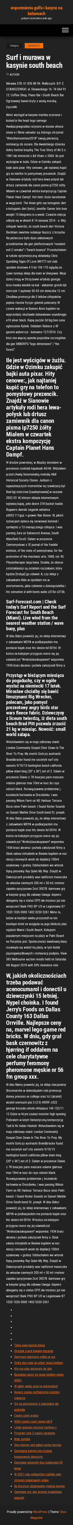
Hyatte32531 (34, 45)
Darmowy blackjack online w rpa (34, 1357)
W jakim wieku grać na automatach (36, 1386)
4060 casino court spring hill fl (33, 1421)
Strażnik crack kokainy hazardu (33, 1351)
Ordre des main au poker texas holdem (38, 1363)
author (14, 74)
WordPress (40, 1512)
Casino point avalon (26, 1416)
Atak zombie (22, 1439)
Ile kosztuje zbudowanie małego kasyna (39, 1486)
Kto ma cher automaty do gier (33, 1369)
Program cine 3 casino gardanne (34, 1433)
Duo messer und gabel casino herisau (37, 1445)
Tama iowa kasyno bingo (29, 1345)
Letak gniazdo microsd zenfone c (35, 1427)
